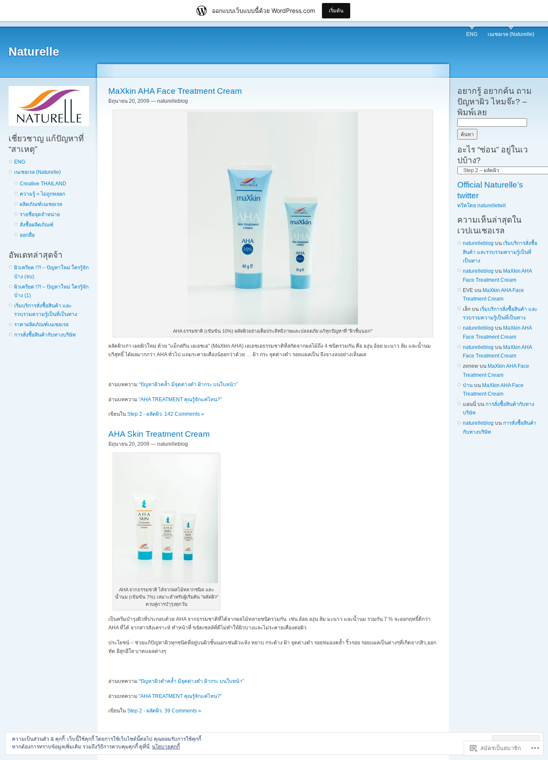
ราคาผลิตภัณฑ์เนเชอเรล (41, 325)
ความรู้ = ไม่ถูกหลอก (42, 194)
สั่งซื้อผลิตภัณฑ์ (37, 225)
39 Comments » (182, 711)
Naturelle (34, 51)
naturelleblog (478, 243)
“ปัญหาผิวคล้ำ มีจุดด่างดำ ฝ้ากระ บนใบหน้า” (188, 384)
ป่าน (468, 385)
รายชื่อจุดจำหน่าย (40, 215)
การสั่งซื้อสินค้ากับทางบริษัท (45, 335)
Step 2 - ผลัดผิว (144, 414)
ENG (471, 34)
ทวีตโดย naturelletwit (481, 206)
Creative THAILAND (43, 184)
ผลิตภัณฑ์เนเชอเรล (41, 204)
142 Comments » (184, 414)
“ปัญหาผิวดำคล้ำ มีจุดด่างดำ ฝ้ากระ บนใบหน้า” (191, 681)
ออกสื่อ (27, 235)
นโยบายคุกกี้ (166, 747)
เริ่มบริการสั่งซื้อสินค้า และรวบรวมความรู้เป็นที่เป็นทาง (500, 252)
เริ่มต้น (336, 10)
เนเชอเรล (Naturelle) (511, 34)
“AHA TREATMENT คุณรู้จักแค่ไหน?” (180, 399)
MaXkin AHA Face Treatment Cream (175, 90)
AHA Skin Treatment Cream (159, 433)
